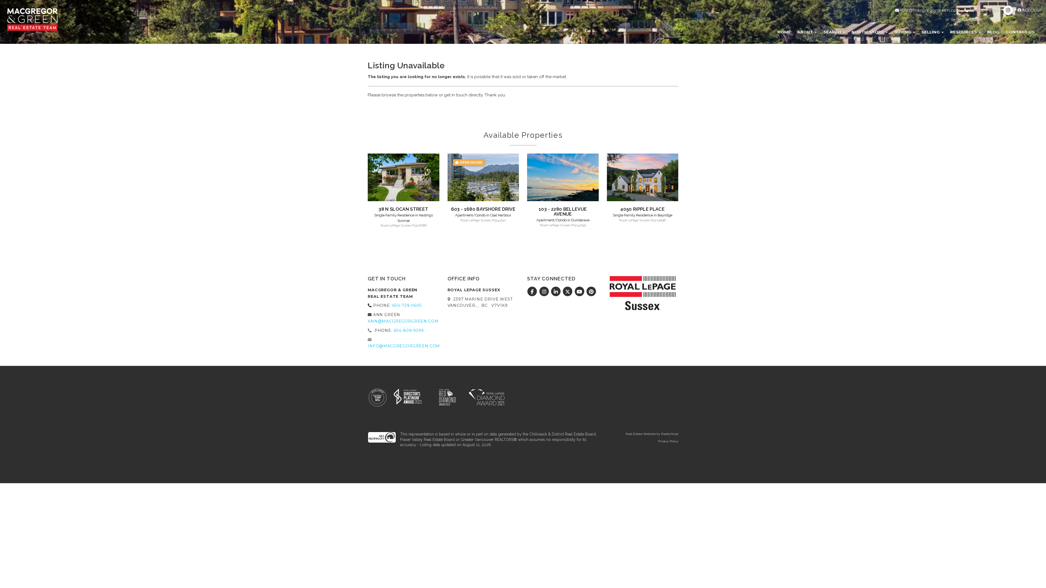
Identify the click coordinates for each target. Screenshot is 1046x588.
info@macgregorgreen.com (929, 10)
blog (993, 32)
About (805, 32)
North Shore (868, 32)
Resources (964, 32)
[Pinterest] (591, 291)
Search (832, 32)
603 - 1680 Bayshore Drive (483, 209)
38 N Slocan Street (403, 209)
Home (784, 32)
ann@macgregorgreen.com (403, 321)
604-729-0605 (407, 305)
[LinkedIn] (556, 291)
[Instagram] (1009, 10)
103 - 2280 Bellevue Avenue (563, 211)
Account (1031, 10)
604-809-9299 (983, 10)
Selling (931, 32)
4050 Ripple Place (642, 209)
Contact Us (1020, 32)
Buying (903, 32)
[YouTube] (580, 291)
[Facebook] (533, 291)
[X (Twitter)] (568, 291)
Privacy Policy (668, 441)
